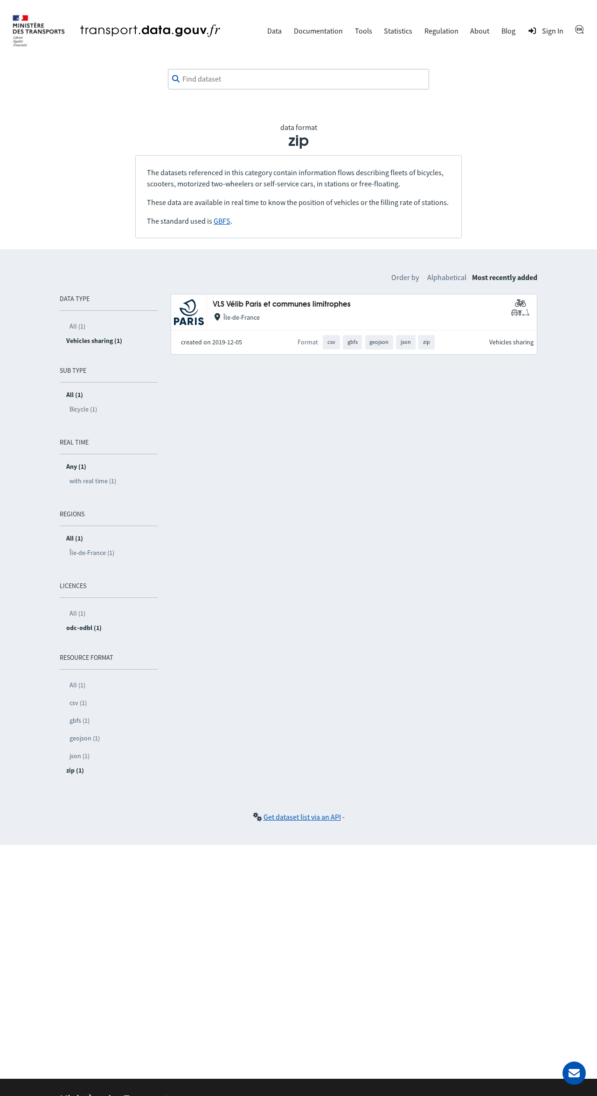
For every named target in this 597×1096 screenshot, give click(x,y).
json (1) (79, 756)
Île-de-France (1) (91, 552)
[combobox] (298, 79)
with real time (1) (92, 481)
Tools (363, 30)
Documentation (318, 30)
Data (274, 30)
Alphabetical (446, 277)
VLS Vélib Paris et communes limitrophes (282, 304)
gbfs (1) (79, 720)
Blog (508, 30)
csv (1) (78, 703)
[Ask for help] (574, 1073)
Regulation (441, 30)
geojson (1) (84, 738)
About (479, 30)
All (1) (77, 326)
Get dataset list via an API (302, 817)
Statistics (398, 30)
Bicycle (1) (83, 409)
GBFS (222, 221)
